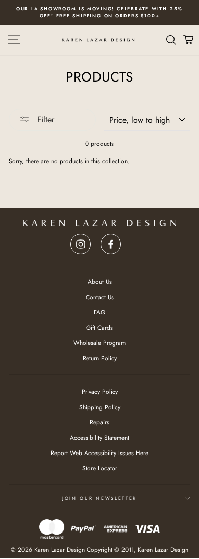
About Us (100, 281)
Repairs (99, 422)
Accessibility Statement (99, 437)
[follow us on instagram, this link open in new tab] (80, 241)
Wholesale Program (99, 342)
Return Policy (100, 358)
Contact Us (100, 296)
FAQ (99, 312)
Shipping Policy (99, 407)
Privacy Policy (100, 391)
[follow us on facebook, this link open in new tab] (111, 241)
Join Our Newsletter (99, 498)
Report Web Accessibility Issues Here (99, 452)
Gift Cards (99, 327)
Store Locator (99, 468)
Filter (44, 119)
